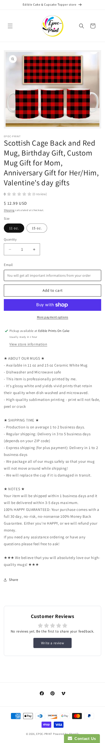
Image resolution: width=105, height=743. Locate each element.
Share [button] (13, 579)
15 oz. (37, 228)
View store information (28, 344)
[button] (10, 26)
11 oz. (14, 228)
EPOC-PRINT (44, 734)
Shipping (9, 210)
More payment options (52, 317)
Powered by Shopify (66, 734)
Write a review (52, 643)
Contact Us (84, 738)
